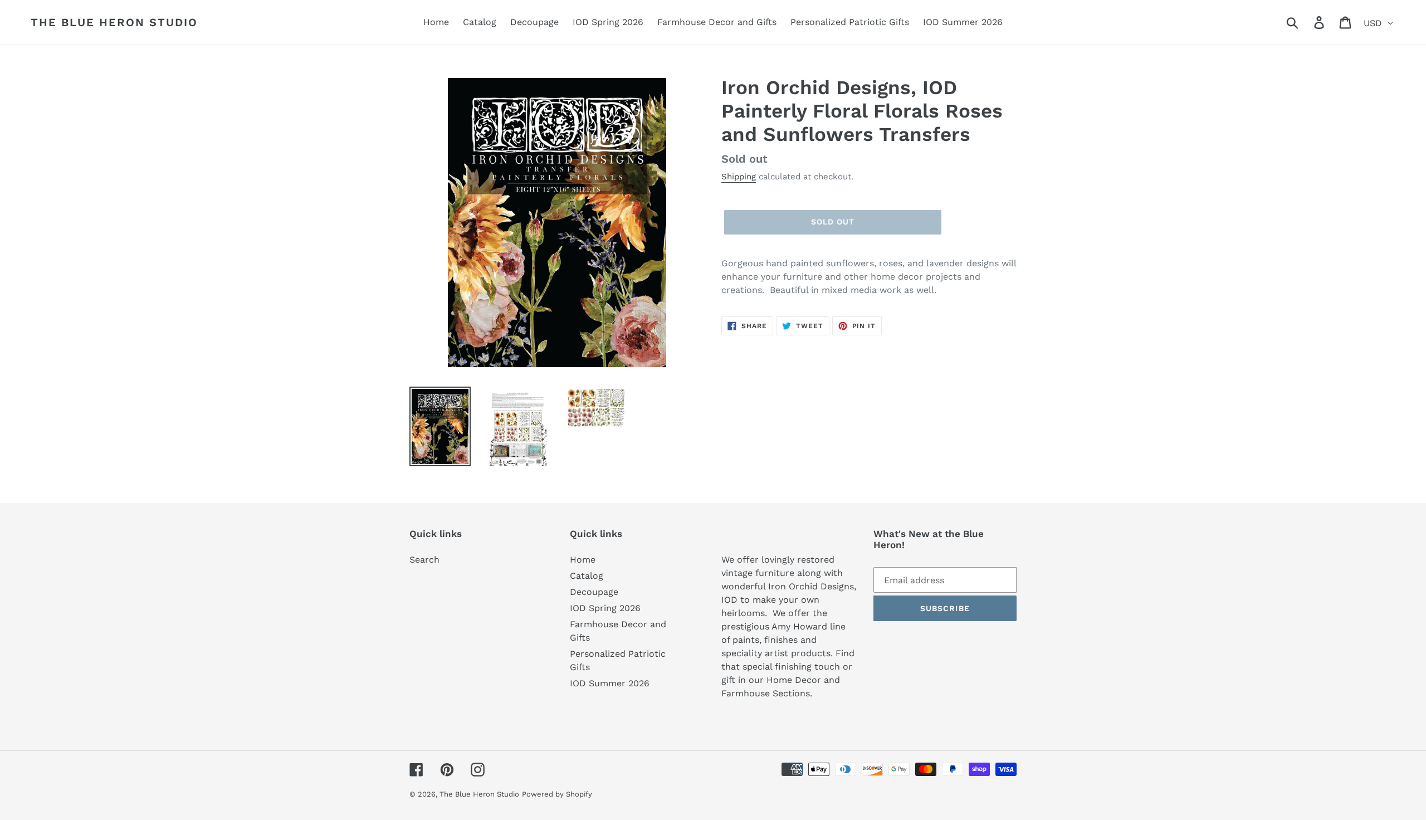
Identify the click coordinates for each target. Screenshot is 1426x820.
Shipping (738, 177)
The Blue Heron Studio (114, 22)
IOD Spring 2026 (605, 608)
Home (582, 559)
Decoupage (594, 592)
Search (424, 559)
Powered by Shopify (557, 794)
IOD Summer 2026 (609, 683)
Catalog (586, 575)
